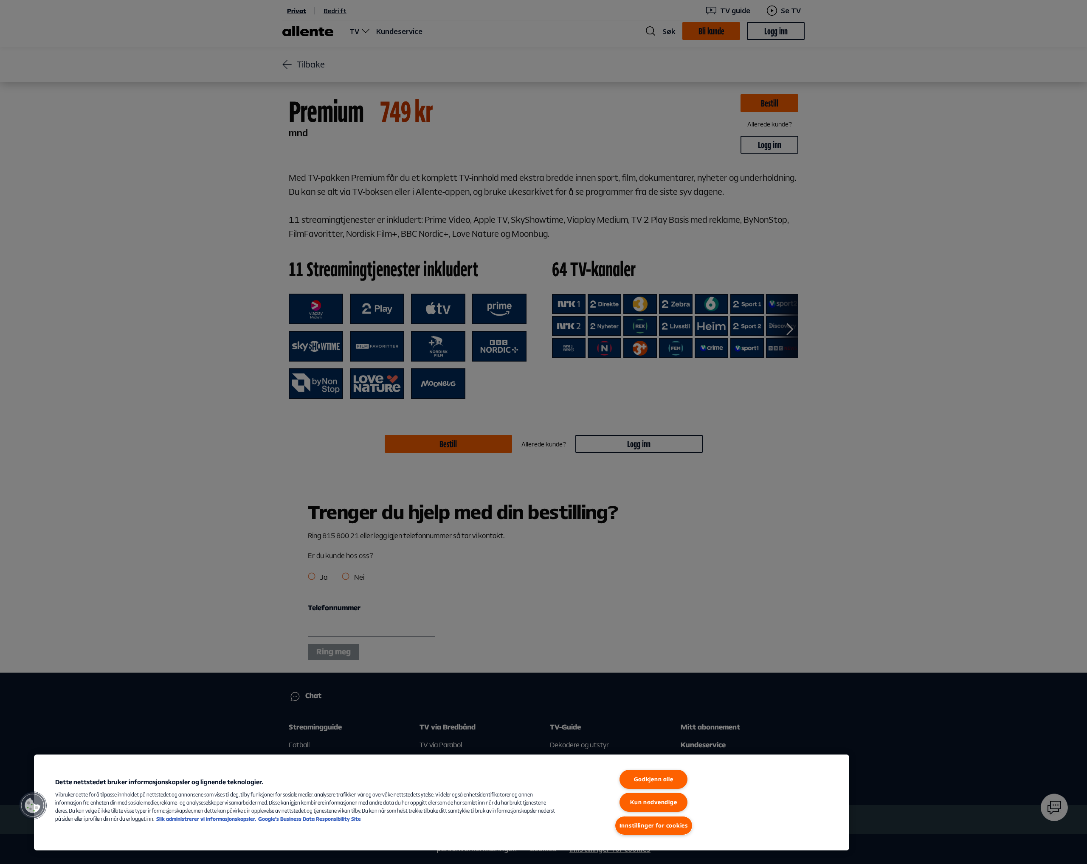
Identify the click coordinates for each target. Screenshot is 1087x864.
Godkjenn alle (653, 779)
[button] (32, 805)
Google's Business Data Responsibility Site (309, 819)
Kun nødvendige (653, 802)
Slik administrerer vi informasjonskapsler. (206, 819)
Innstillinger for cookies (654, 825)
